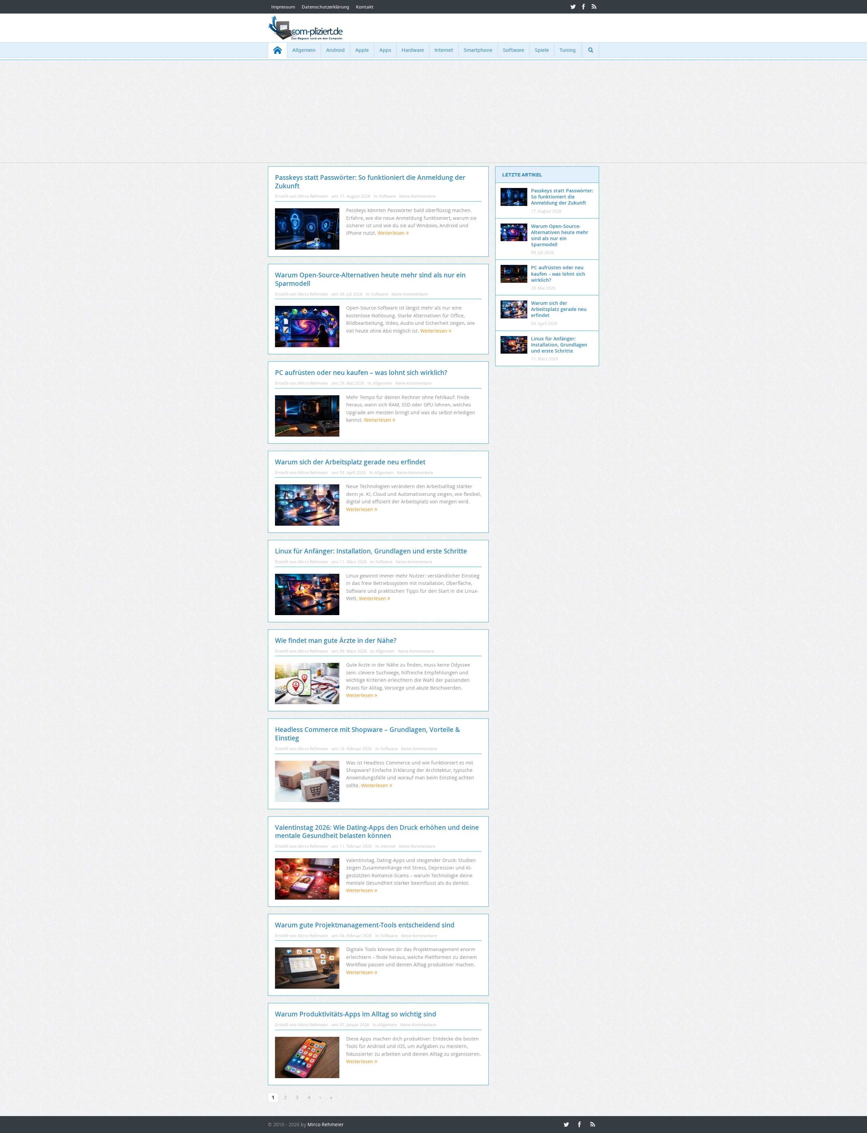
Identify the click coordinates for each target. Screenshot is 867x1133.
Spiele (542, 50)
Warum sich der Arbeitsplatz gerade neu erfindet (350, 462)
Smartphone (478, 50)
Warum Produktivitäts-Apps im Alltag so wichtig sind (355, 1014)
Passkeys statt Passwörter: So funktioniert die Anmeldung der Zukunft (370, 181)
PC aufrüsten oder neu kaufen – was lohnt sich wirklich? (361, 372)
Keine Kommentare (417, 196)
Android (335, 50)
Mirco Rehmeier (313, 196)
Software (513, 50)
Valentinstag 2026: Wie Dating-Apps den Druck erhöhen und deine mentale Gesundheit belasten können (377, 831)
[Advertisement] (433, 115)
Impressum (283, 6)
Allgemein (304, 50)
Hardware (413, 50)
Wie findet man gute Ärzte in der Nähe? (336, 640)
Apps (385, 50)
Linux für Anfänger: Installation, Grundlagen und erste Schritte (371, 551)
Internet (444, 50)
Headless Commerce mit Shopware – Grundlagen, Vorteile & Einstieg (367, 733)
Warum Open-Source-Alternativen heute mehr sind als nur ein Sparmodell (370, 279)
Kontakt (365, 6)
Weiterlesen (392, 233)
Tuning (567, 50)
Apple (362, 50)
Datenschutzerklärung (325, 6)
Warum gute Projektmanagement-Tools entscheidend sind (364, 925)
